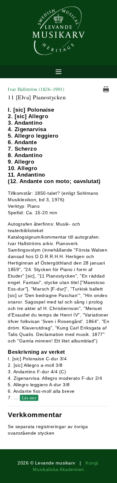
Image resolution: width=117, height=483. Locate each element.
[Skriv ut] (106, 89)
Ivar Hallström (36, 89)
